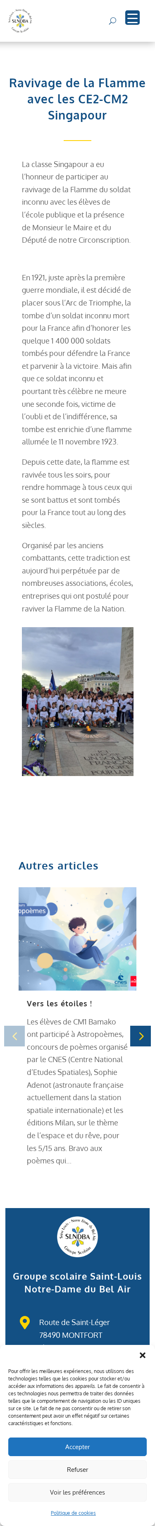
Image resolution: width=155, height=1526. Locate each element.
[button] (142, 1355)
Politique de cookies (73, 1513)
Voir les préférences (77, 1492)
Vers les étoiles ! (59, 1003)
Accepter (77, 1447)
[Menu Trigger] (132, 17)
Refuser (77, 1469)
